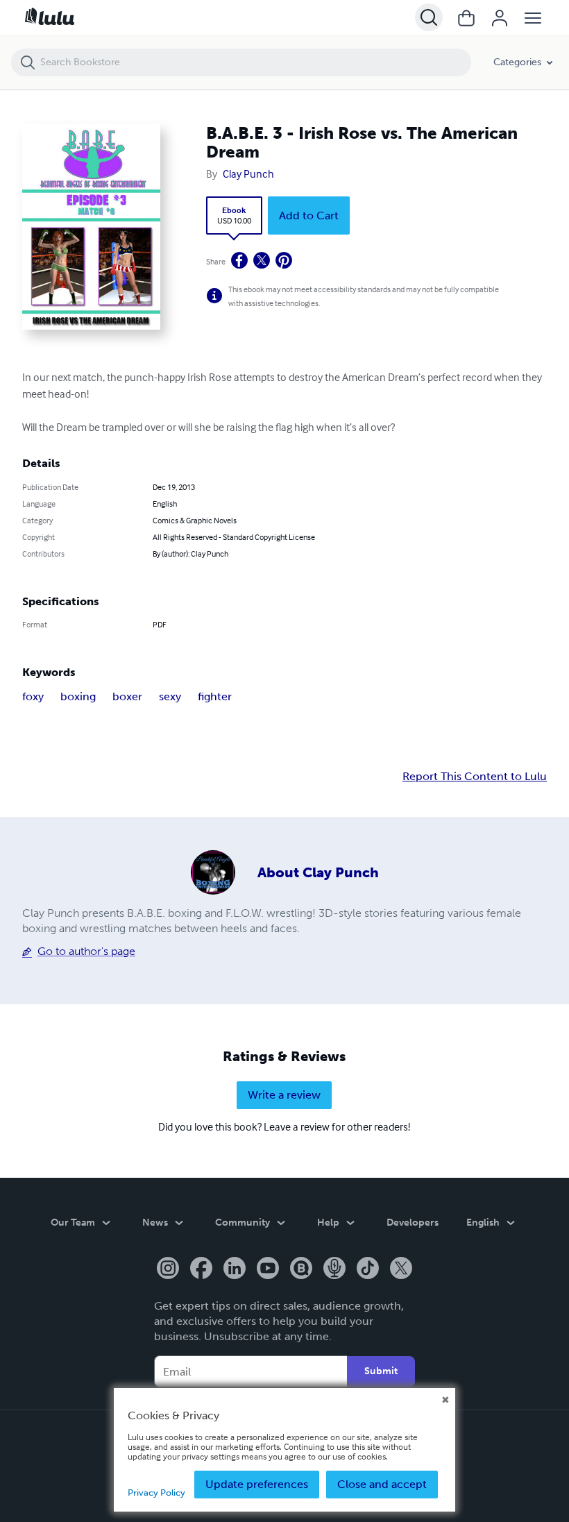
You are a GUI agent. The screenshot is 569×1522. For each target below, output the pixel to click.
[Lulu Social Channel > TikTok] (368, 1269)
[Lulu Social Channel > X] (401, 1269)
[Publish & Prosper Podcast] (334, 1269)
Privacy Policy (156, 1492)
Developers (413, 1222)
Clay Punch (248, 173)
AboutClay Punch (318, 872)
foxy (33, 696)
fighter (215, 696)
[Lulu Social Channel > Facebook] (201, 1269)
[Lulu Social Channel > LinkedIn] (234, 1269)
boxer (127, 696)
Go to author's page (86, 951)
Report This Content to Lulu (474, 776)
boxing (78, 696)
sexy (170, 696)
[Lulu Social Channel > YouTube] (268, 1269)
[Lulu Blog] (301, 1269)
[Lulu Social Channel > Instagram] (168, 1269)
